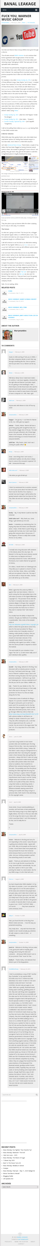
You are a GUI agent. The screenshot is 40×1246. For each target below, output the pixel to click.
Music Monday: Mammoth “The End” (14, 1152)
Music (23, 22)
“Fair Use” (23, 272)
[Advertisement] (20, 1121)
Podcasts (8, 1241)
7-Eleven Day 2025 (9, 1160)
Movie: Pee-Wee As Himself (11, 1173)
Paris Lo (11, 879)
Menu (5, 10)
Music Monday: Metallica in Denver (13, 1165)
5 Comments (11, 301)
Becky (10, 451)
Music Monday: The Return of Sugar (14, 1158)
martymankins (5, 22)
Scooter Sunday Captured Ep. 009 (14, 121)
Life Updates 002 (8, 1178)
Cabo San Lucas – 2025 (10, 1155)
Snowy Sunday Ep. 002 (24, 80)
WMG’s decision (19, 55)
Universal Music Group (14, 145)
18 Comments (31, 22)
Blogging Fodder (8, 1176)
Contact (21, 1244)
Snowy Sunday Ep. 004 (11, 115)
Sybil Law (11, 400)
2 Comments (11, 309)
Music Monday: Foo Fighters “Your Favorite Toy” (17, 1150)
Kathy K (11, 915)
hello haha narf (13, 470)
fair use (22, 274)
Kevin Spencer (13, 482)
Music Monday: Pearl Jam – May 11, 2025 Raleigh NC (19, 1171)
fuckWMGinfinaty (13, 969)
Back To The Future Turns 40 (12, 1163)
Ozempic (5, 1168)
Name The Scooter (21, 1241)
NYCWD (11, 544)
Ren (10, 585)
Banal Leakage (20, 4)
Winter (11, 373)
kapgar (11, 352)
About (33, 1241)
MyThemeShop (23, 1239)
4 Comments (11, 293)
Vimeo (16, 110)
